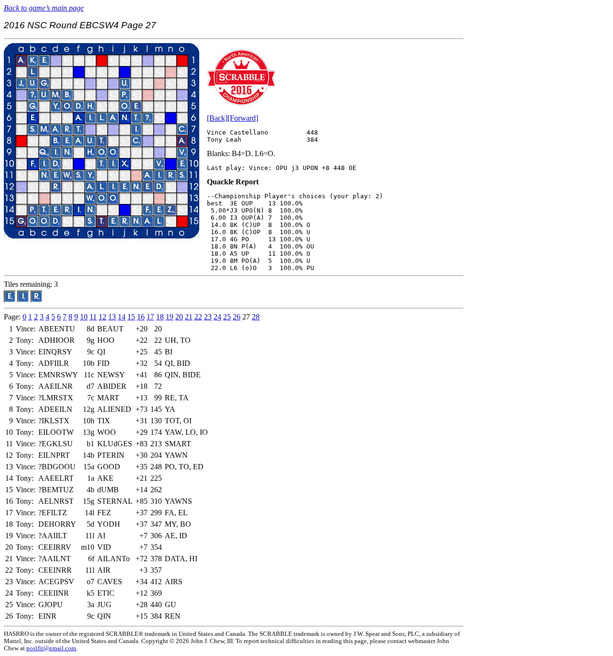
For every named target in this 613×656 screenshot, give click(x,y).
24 (217, 317)
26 (236, 317)
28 (256, 317)
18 (160, 317)
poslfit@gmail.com (51, 648)
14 (121, 317)
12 (102, 317)
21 (189, 317)
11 (93, 317)
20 (179, 317)
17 (150, 317)
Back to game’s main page (44, 8)
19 (169, 317)
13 (112, 317)
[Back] (217, 118)
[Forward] (242, 118)
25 (227, 317)
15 (131, 317)
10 (84, 317)
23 (208, 317)
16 (141, 317)
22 (198, 317)
